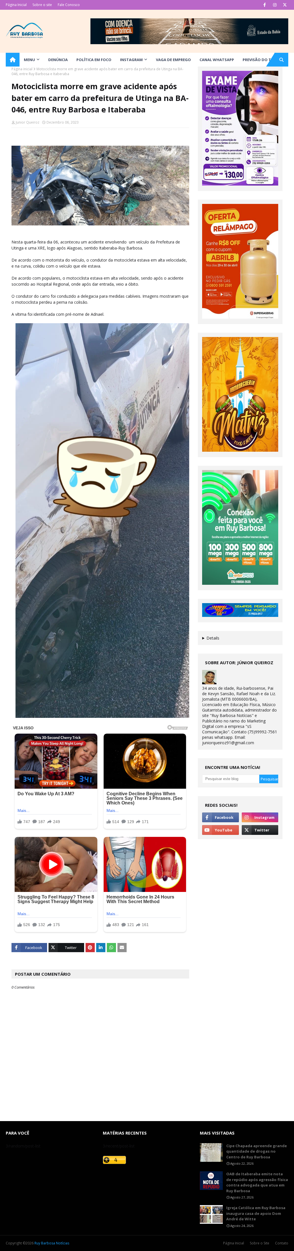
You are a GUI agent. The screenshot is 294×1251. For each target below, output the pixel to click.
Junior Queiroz (27, 122)
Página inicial (21, 69)
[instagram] (274, 5)
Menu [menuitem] (29, 59)
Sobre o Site (259, 1243)
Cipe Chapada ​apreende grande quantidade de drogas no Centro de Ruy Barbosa (256, 1151)
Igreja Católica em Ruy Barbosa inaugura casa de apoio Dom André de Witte (255, 1213)
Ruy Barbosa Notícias (51, 1243)
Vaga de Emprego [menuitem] (173, 59)
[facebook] (264, 5)
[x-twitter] (284, 5)
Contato (281, 1243)
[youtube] (220, 830)
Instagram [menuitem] (131, 59)
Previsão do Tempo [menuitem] (262, 59)
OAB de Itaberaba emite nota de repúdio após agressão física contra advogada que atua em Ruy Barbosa (257, 1182)
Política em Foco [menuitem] (93, 59)
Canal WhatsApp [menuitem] (217, 59)
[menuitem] (13, 60)
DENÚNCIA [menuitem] (58, 59)
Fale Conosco (69, 4)
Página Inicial (16, 4)
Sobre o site (42, 4)
